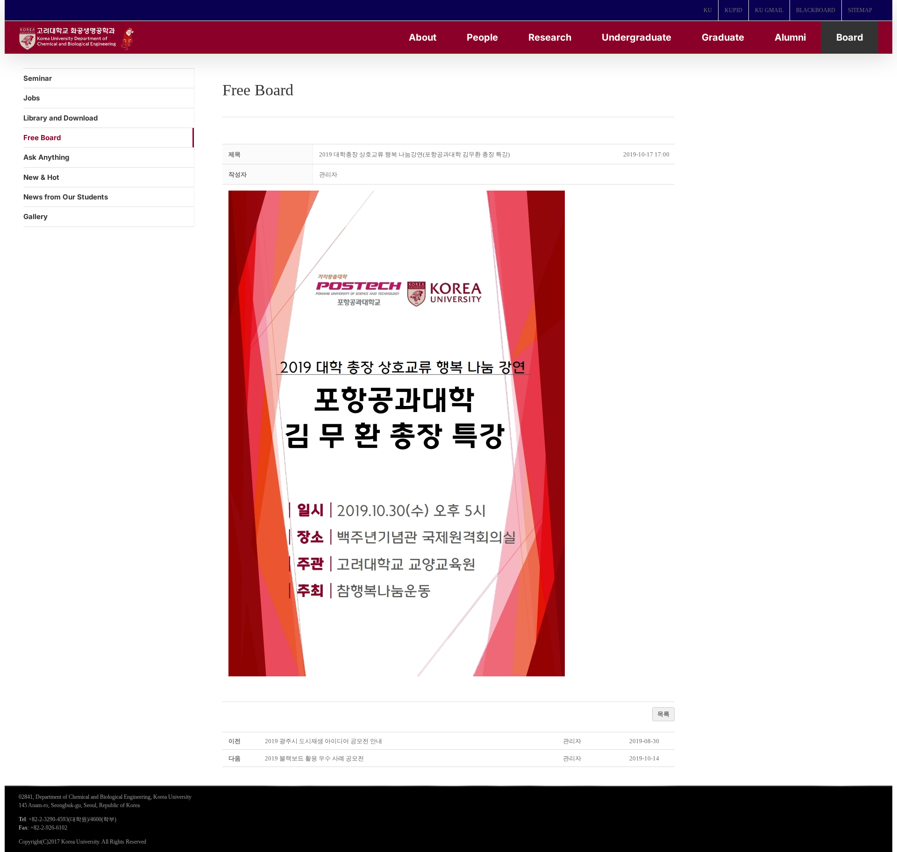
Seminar (37, 78)
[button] (328, 174)
